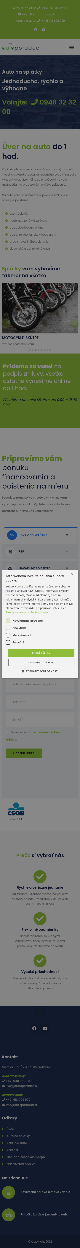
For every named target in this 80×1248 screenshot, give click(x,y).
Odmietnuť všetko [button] (41, 662)
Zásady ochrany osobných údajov (27, 612)
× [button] (72, 574)
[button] (40, 671)
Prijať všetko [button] (41, 652)
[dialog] (40, 624)
